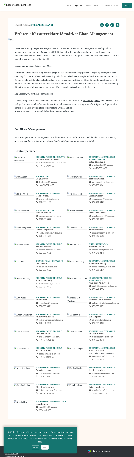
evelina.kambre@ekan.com (103, 373)
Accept (35, 447)
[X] (102, 25)
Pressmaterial (92, 5)
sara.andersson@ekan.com (50, 216)
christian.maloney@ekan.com (51, 390)
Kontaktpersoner (110, 5)
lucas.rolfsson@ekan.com (102, 337)
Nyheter (78, 5)
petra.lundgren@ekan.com (103, 390)
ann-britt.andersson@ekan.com (104, 286)
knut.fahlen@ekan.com (48, 407)
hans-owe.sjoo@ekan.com (103, 356)
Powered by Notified (101, 451)
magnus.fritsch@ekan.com (50, 250)
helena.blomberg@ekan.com (103, 267)
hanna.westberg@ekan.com (50, 283)
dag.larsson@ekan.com (48, 182)
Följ (127, 5)
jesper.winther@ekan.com (49, 354)
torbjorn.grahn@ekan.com (102, 182)
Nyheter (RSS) (11, 454)
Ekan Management (91, 100)
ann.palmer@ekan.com (48, 303)
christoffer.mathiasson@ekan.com (52, 163)
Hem (68, 5)
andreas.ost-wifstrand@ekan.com (105, 303)
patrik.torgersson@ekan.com (50, 233)
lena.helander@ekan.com (49, 337)
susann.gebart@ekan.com (102, 199)
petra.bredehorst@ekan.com (103, 216)
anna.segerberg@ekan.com (50, 373)
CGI (54, 52)
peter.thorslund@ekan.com (103, 165)
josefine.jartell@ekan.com (102, 250)
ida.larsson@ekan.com (48, 267)
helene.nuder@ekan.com (49, 199)
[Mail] (117, 25)
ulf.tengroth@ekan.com (101, 320)
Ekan (52, 80)
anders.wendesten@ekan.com (51, 320)
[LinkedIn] (112, 25)
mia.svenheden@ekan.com (103, 233)
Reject (45, 447)
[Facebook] (107, 25)
